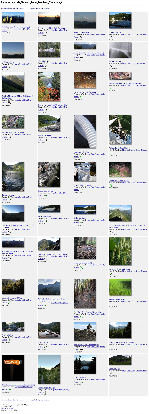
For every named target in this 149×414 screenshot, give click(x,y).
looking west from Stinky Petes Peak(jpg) (52, 254)
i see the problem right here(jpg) (85, 92)
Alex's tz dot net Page (7, 408)
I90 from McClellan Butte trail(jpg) (121, 342)
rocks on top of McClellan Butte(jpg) (86, 345)
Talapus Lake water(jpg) (82, 185)
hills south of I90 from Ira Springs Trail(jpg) (89, 53)
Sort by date (11, 8)
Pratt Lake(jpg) (43, 342)
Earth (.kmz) (23, 29)
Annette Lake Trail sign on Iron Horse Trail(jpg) (18, 385)
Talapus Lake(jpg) (44, 135)
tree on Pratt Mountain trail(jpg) (13, 132)
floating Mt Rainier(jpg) (82, 32)
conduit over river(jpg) (81, 152)
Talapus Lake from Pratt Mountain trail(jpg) (53, 105)
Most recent (4, 8)
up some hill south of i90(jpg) (119, 269)
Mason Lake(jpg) (115, 32)
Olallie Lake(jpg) (80, 218)
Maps (17, 29)
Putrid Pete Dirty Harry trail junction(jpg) (88, 312)
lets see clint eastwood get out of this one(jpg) (125, 83)
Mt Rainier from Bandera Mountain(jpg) (16, 27)
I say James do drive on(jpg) (119, 181)
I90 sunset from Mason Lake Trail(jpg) (51, 28)
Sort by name (20, 8)
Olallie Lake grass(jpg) (117, 299)
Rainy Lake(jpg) (7, 335)
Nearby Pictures (141, 34)
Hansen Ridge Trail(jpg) (46, 388)
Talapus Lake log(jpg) (45, 191)
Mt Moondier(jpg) (8, 62)
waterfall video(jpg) (116, 61)
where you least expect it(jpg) (84, 263)
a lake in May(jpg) (44, 216)
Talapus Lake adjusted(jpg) (118, 148)
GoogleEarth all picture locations (39, 8)
